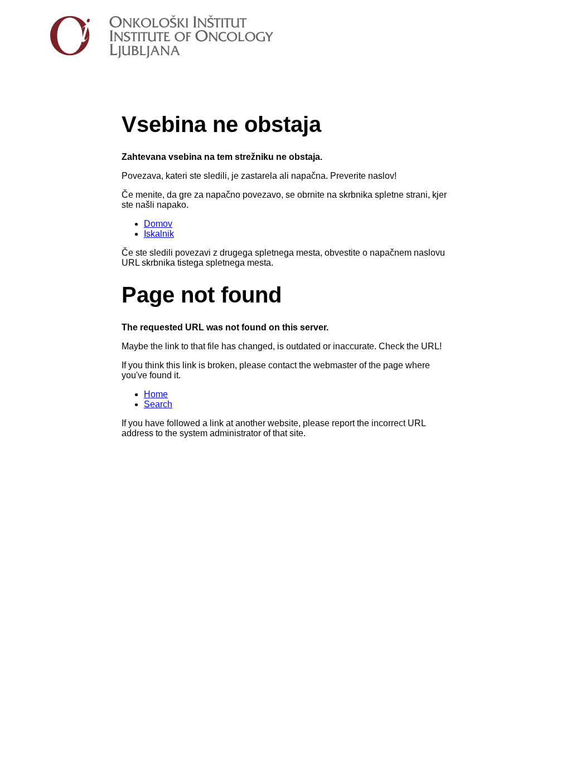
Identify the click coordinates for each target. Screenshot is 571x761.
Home (156, 394)
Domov (158, 223)
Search (158, 404)
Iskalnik (159, 233)
